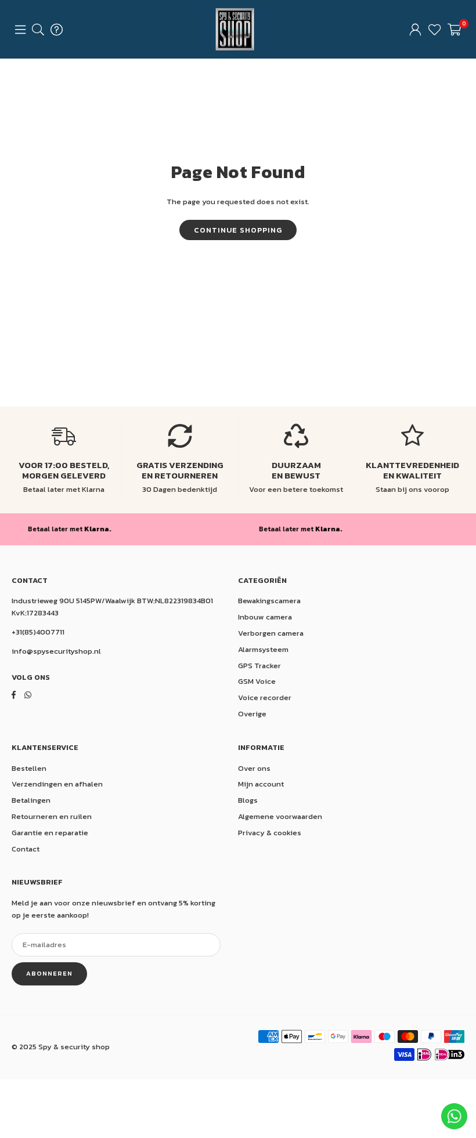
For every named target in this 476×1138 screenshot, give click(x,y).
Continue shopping (238, 229)
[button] (454, 29)
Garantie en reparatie (50, 832)
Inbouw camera (265, 616)
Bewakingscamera (269, 600)
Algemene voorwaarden (280, 816)
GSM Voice (257, 681)
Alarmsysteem (263, 649)
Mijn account (261, 783)
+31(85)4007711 (38, 631)
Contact (25, 848)
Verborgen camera (271, 633)
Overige (252, 713)
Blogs (248, 800)
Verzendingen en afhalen (57, 783)
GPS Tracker (259, 665)
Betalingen (31, 800)
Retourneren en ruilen (52, 816)
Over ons (254, 768)
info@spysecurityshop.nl (56, 651)
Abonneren (49, 973)
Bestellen (29, 768)
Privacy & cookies (269, 832)
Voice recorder (264, 697)
